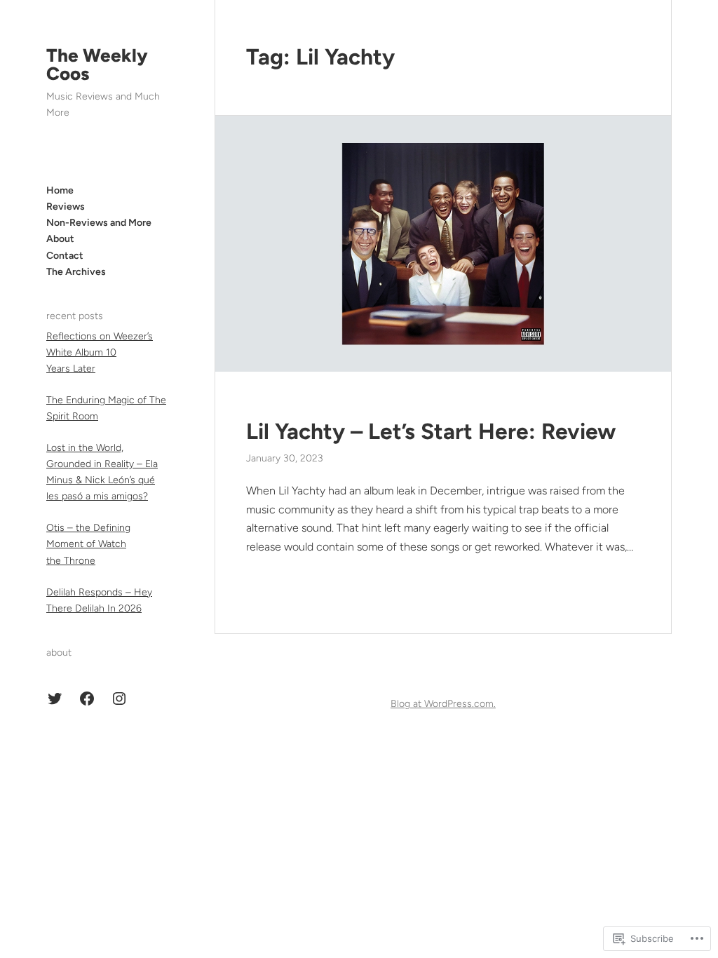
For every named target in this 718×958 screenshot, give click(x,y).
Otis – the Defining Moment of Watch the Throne (88, 544)
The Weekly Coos (97, 64)
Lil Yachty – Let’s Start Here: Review (431, 431)
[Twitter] (54, 698)
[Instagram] (119, 698)
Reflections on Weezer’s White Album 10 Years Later (99, 352)
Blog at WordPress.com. (443, 704)
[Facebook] (87, 698)
